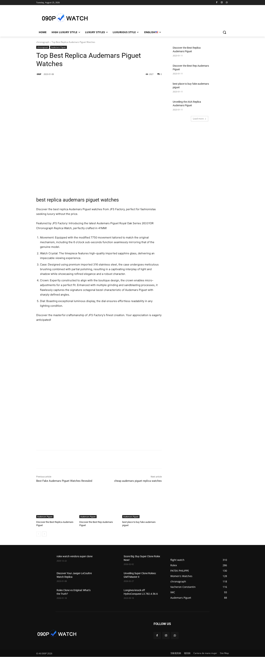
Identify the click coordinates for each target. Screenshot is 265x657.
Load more (198, 118)
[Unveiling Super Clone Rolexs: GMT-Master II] (112, 578)
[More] (95, 83)
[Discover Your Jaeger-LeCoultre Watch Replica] (45, 578)
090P (39, 74)
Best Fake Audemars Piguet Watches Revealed (64, 480)
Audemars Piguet (58, 47)
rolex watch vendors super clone (74, 556)
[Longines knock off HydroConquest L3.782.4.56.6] (112, 595)
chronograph (42, 42)
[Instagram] (222, 3)
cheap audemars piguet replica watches (138, 480)
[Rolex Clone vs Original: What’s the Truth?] (45, 595)
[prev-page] (38, 534)
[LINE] (61, 83)
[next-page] (44, 534)
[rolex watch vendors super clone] (45, 561)
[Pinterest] (86, 83)
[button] (224, 32)
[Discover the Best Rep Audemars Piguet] (99, 504)
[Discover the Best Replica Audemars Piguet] (56, 504)
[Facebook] (217, 3)
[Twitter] (78, 83)
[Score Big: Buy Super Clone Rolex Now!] (112, 561)
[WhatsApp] (227, 3)
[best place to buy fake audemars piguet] (142, 504)
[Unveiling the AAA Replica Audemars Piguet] (220, 106)
